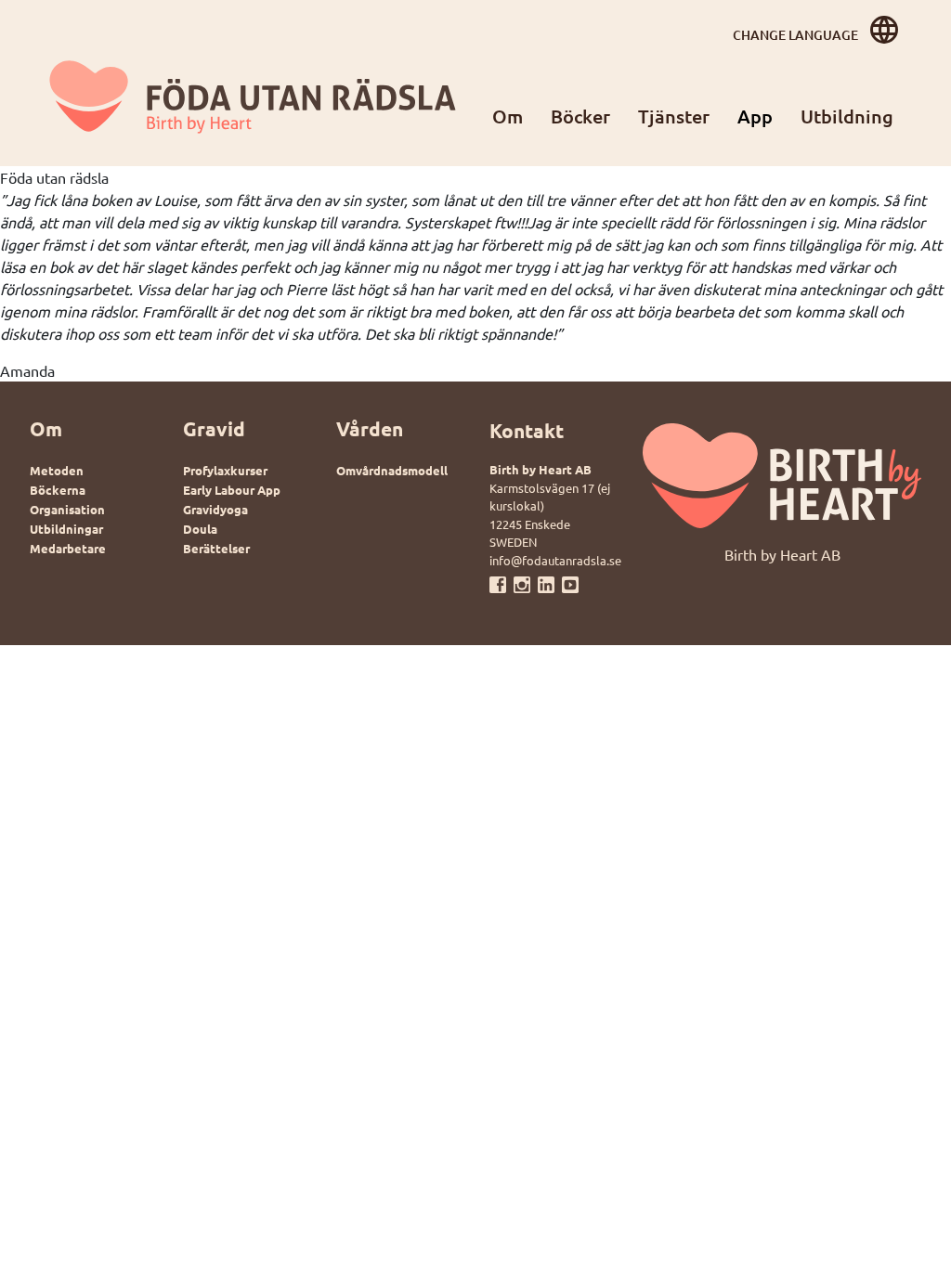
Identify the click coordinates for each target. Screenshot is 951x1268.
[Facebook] (501, 582)
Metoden (57, 470)
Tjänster (674, 116)
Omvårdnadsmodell (392, 470)
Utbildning (847, 116)
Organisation (67, 509)
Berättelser (216, 548)
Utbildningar (66, 529)
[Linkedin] (550, 582)
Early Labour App (231, 490)
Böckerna (57, 490)
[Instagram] (526, 582)
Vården (369, 428)
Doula (200, 529)
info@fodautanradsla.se (555, 560)
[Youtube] (570, 582)
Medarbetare (68, 548)
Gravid (214, 428)
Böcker (580, 116)
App (755, 116)
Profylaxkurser (225, 470)
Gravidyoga (215, 509)
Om (507, 116)
